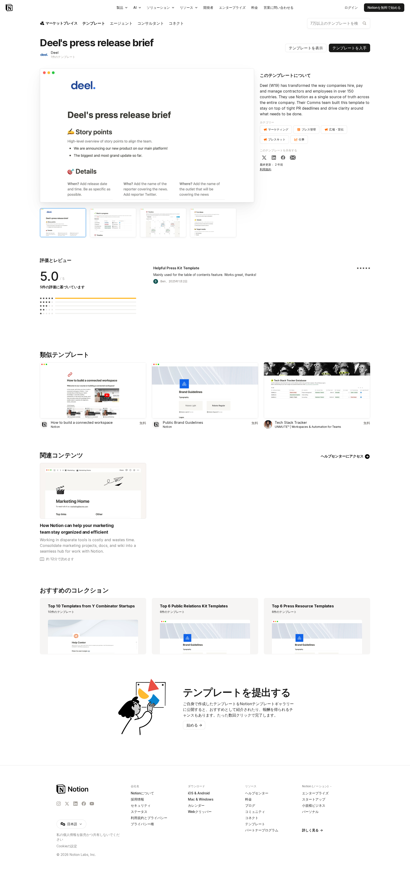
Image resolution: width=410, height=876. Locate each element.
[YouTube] (92, 804)
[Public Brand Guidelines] (205, 390)
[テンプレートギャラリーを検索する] (364, 23)
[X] (264, 157)
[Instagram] (59, 804)
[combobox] (338, 23)
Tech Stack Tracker (291, 422)
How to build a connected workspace (82, 422)
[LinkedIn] (274, 157)
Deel (55, 52)
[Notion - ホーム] (10, 8)
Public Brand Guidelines (183, 422)
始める (194, 725)
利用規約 (265, 169)
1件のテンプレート (63, 57)
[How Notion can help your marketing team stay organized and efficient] (93, 491)
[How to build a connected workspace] (93, 390)
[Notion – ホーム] (72, 789)
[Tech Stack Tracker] (317, 390)
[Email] (292, 157)
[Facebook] (283, 157)
